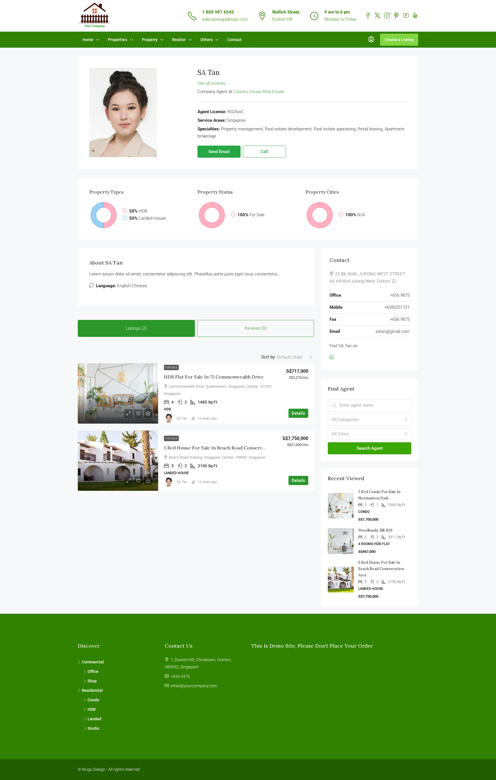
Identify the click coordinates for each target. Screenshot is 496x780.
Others (206, 39)
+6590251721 (397, 307)
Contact (234, 39)
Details (298, 413)
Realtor (179, 39)
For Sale (171, 367)
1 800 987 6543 (218, 12)
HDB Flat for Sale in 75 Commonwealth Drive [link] (214, 377)
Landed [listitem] (94, 719)
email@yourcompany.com (194, 686)
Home (87, 39)
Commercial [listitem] (93, 662)
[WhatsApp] (333, 357)
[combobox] (294, 357)
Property (150, 39)
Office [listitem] (93, 671)
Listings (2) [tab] (136, 328)
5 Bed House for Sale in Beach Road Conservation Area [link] (224, 448)
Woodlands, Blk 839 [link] (375, 530)
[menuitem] (371, 40)
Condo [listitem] (93, 700)
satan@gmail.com (392, 331)
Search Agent (370, 448)
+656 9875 (400, 295)
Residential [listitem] (92, 690)
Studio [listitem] (93, 728)
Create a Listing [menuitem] (399, 39)
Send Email (219, 151)
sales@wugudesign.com (225, 19)
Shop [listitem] (92, 681)
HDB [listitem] (92, 709)
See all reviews (211, 83)
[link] (118, 393)
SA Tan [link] (182, 418)
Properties (117, 39)
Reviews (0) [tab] (256, 328)
